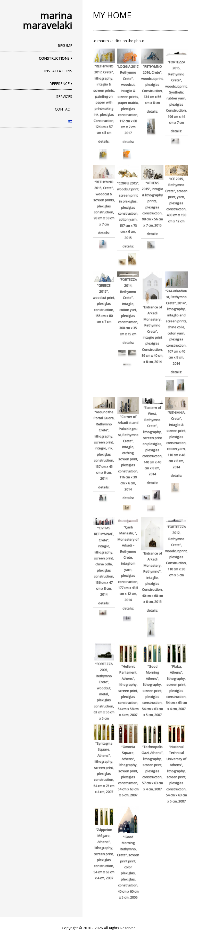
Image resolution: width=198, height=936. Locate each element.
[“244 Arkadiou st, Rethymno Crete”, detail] (170, 385)
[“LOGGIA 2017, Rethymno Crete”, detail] (127, 154)
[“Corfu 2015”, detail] (132, 259)
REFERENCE (60, 83)
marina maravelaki (47, 20)
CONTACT (63, 109)
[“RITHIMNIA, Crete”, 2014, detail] (175, 487)
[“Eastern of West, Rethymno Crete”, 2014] (146, 497)
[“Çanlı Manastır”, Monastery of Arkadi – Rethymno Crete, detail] (127, 618)
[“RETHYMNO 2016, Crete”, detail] (151, 126)
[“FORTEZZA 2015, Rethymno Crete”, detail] (175, 141)
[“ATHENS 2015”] (151, 244)
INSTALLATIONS (58, 70)
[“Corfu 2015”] (122, 262)
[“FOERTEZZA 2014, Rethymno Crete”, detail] (122, 352)
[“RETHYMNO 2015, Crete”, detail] (102, 244)
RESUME (65, 45)
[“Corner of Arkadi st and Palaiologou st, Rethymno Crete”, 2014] (127, 507)
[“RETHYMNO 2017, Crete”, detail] (102, 154)
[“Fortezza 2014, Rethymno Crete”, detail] (132, 352)
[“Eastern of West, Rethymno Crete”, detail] (156, 495)
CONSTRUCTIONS (54, 58)
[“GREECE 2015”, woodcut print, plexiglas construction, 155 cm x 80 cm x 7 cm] (104, 277)
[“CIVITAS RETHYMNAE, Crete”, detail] (102, 612)
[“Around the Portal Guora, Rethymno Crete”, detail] (102, 497)
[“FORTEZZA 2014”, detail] (127, 364)
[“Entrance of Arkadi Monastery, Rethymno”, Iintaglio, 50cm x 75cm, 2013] (151, 627)
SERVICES (64, 96)
